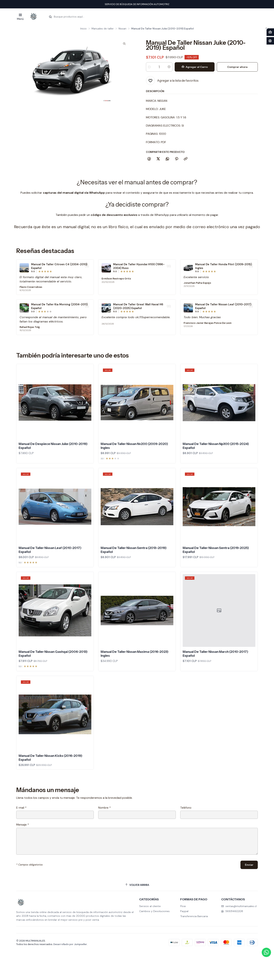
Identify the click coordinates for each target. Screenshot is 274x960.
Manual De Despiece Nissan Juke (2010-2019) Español (53, 446)
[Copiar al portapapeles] (185, 159)
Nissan (122, 28)
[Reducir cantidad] (149, 66)
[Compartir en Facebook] (149, 159)
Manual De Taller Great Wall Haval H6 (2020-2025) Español (138, 306)
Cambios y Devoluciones (154, 911)
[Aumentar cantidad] (169, 66)
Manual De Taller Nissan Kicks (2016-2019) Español (50, 757)
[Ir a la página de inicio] (33, 16)
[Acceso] (270, 41)
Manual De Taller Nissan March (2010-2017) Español (215, 653)
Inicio (83, 28)
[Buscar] (50, 17)
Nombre (104, 807)
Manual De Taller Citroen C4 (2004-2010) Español (59, 266)
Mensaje (22, 824)
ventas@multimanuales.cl (241, 906)
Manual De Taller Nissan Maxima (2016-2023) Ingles (134, 653)
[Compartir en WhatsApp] (167, 159)
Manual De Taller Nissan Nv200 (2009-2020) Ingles (134, 446)
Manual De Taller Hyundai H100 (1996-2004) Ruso (139, 266)
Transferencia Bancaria (194, 916)
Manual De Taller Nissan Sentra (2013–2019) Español (133, 550)
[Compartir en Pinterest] (176, 159)
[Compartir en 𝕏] (158, 159)
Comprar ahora (237, 67)
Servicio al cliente (150, 906)
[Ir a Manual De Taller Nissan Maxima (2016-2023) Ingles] (137, 610)
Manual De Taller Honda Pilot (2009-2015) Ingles (223, 266)
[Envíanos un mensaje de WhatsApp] (266, 952)
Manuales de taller (103, 28)
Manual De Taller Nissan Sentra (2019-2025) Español (216, 550)
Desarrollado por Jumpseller (70, 944)
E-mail (21, 807)
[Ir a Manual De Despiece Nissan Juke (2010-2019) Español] (55, 402)
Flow (183, 906)
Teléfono (185, 807)
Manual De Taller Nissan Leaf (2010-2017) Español (223, 306)
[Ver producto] (24, 268)
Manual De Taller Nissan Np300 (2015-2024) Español (216, 446)
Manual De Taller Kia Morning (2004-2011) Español (59, 306)
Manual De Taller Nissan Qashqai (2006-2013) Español (53, 653)
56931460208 (234, 911)
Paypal (184, 911)
